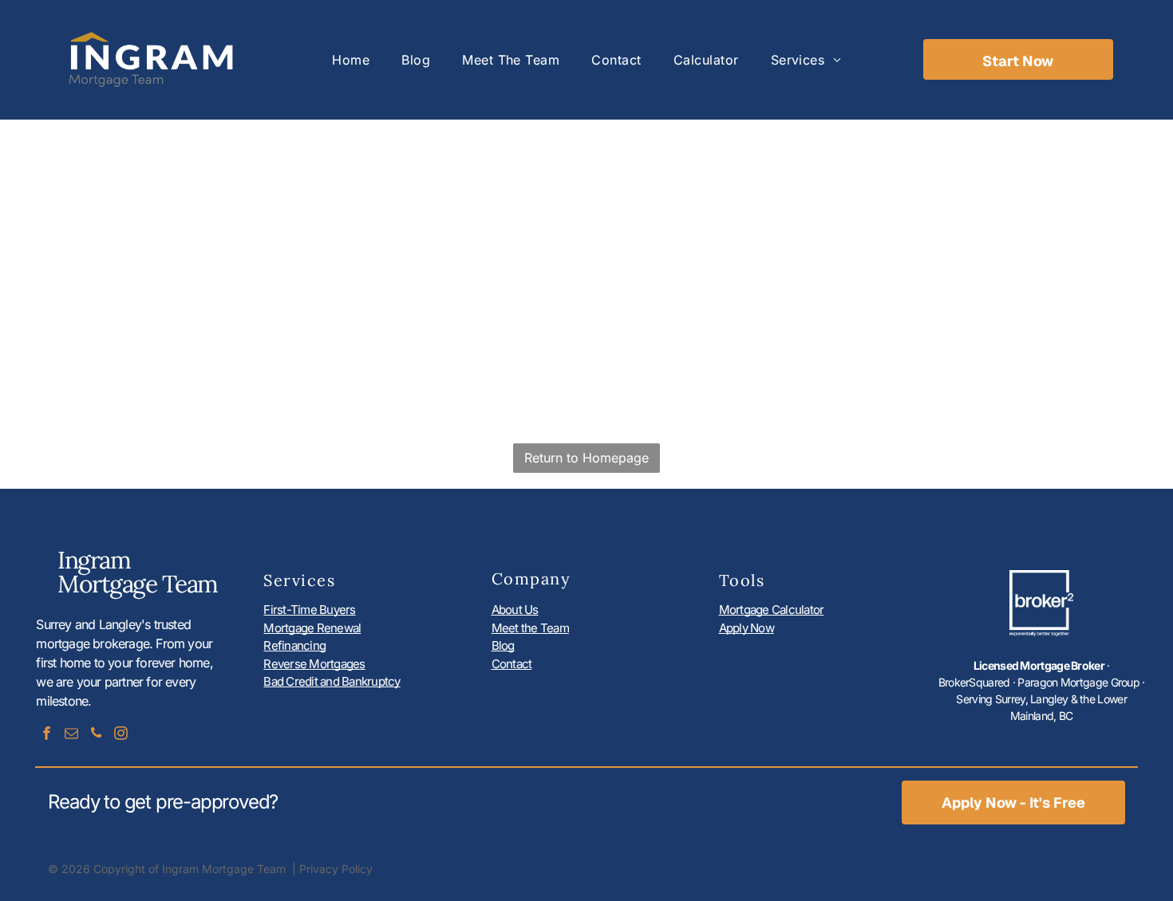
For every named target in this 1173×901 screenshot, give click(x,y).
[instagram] (120, 734)
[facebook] (46, 734)
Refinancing (294, 645)
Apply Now (746, 627)
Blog (503, 645)
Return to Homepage (586, 458)
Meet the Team (530, 627)
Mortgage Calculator (771, 609)
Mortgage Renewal (312, 627)
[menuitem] (350, 59)
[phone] (95, 734)
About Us (515, 609)
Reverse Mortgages (314, 663)
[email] (71, 734)
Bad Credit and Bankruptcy (331, 681)
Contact (512, 663)
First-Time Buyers (309, 609)
